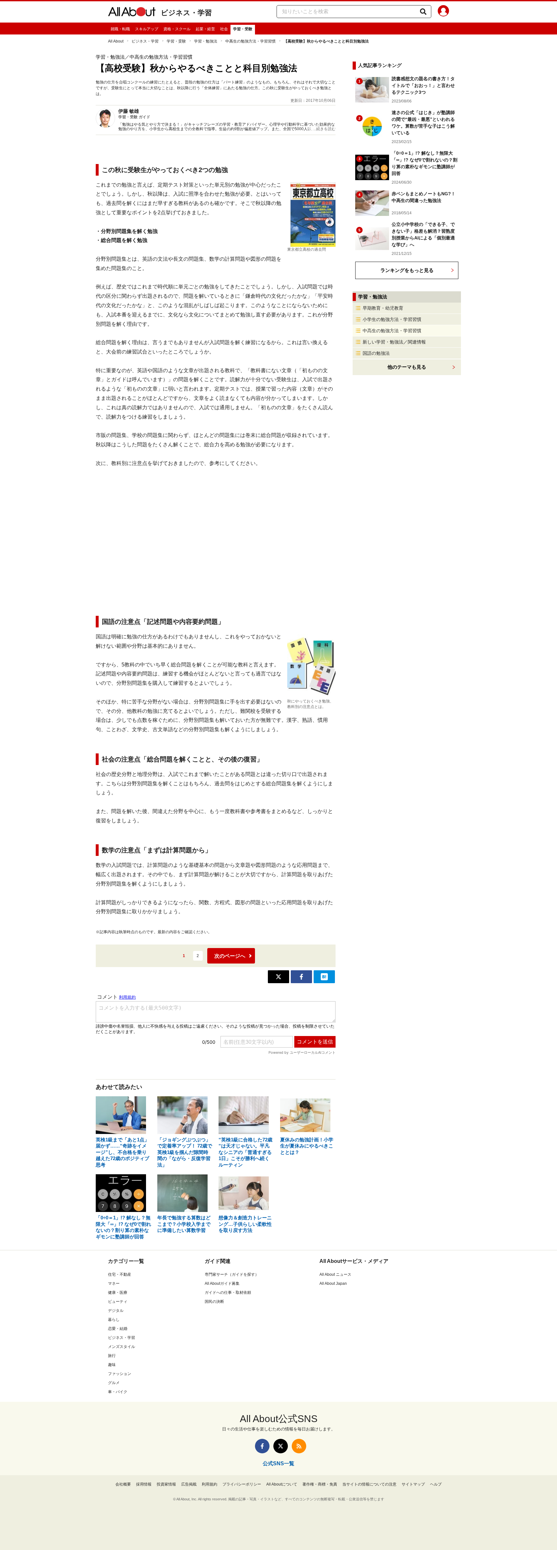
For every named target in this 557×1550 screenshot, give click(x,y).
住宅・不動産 (119, 1274)
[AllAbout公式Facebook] (262, 1446)
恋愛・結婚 (117, 1328)
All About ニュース (335, 1274)
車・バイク (117, 1392)
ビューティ (117, 1301)
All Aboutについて (281, 1484)
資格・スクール (177, 29)
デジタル (115, 1310)
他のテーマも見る (406, 367)
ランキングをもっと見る (407, 270)
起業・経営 (205, 29)
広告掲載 (189, 1484)
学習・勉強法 (205, 41)
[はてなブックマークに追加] (324, 976)
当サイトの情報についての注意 (369, 1484)
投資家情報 (166, 1484)
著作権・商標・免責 (319, 1484)
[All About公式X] (280, 1446)
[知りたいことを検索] (423, 11)
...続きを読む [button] (324, 129)
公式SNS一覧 (278, 1463)
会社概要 (123, 1484)
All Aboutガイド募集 (222, 1283)
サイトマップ (413, 1484)
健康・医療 (117, 1292)
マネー (114, 1283)
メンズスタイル (121, 1346)
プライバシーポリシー (241, 1484)
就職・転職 (120, 29)
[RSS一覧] (299, 1446)
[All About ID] (443, 12)
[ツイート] (278, 976)
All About (115, 41)
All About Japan (333, 1283)
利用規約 (209, 1484)
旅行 (112, 1355)
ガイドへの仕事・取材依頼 (228, 1292)
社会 (224, 29)
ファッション (119, 1373)
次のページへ (229, 956)
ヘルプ (436, 1484)
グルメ (114, 1382)
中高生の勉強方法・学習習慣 (250, 41)
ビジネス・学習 (186, 13)
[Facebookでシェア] (301, 976)
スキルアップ (146, 29)
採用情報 (143, 1484)
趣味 (112, 1364)
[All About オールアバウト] (132, 13)
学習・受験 (242, 29)
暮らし (114, 1319)
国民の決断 (214, 1301)
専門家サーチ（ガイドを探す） (232, 1274)
